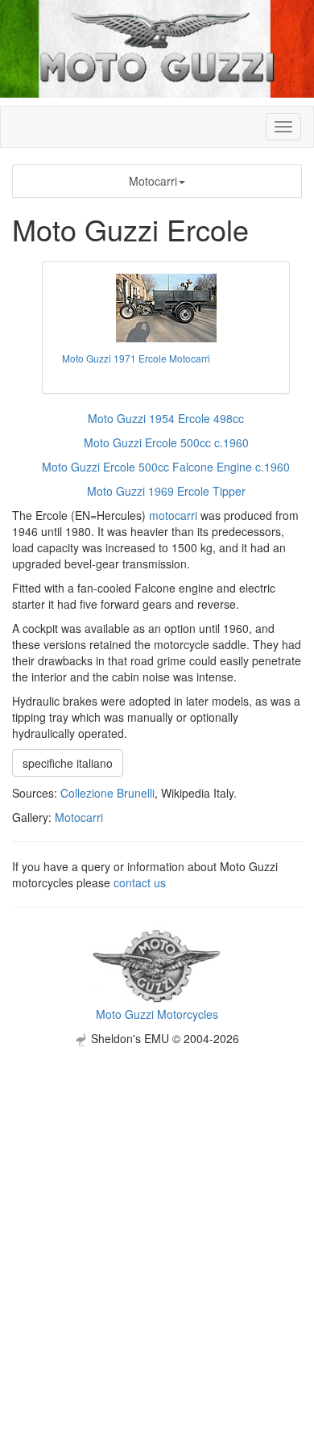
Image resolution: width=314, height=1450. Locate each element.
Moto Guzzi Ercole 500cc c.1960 (166, 442)
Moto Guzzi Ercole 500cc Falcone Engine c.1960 (166, 467)
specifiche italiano (68, 763)
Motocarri (153, 181)
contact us (140, 882)
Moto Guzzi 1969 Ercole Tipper (166, 491)
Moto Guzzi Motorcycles (157, 1014)
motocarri (173, 515)
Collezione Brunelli (107, 793)
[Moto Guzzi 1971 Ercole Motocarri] (166, 308)
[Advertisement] (157, 1203)
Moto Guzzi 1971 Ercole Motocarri (136, 358)
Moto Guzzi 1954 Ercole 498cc (166, 418)
